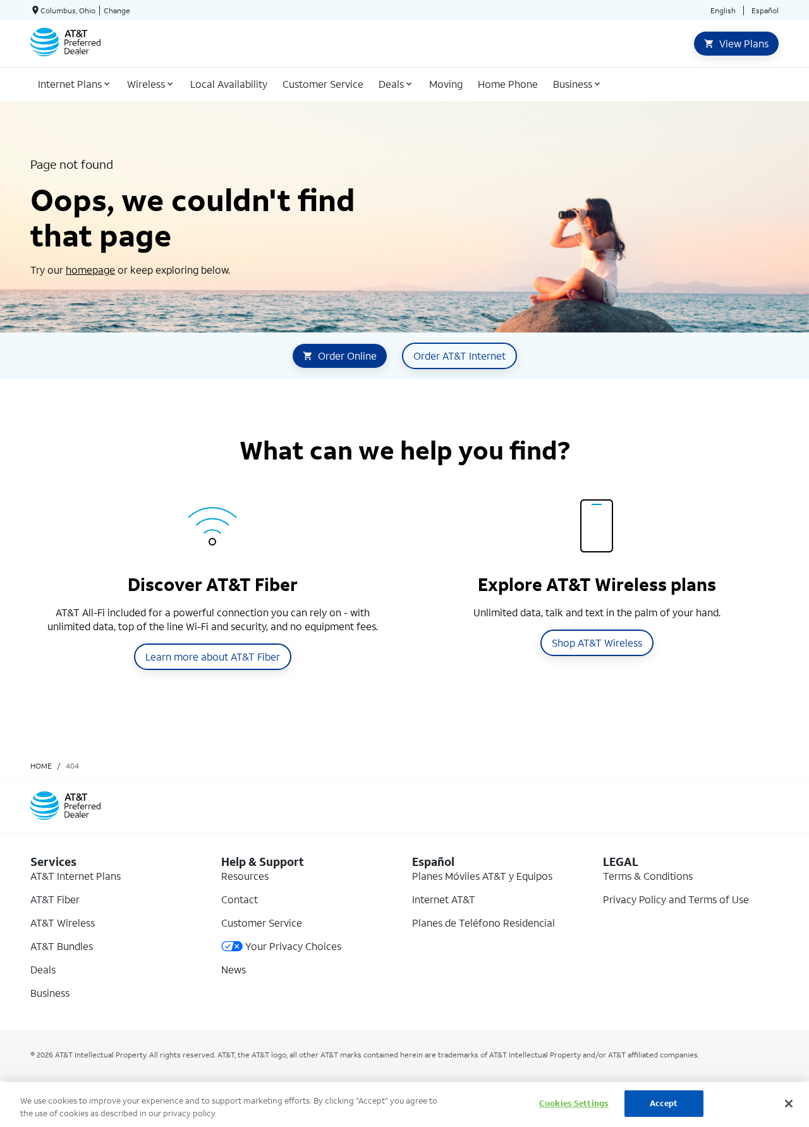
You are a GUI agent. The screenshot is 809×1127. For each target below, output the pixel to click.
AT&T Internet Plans (75, 875)
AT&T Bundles (61, 946)
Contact (239, 899)
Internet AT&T (443, 899)
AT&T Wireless (62, 922)
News (233, 969)
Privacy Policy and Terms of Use (676, 899)
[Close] (789, 1104)
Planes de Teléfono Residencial (483, 922)
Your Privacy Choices (293, 946)
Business (50, 992)
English (723, 10)
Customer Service (261, 922)
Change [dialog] (117, 10)
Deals (43, 969)
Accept (664, 1103)
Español (765, 10)
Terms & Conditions (648, 875)
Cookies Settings (574, 1103)
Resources (245, 875)
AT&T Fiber (55, 899)
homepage (90, 269)
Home (41, 766)
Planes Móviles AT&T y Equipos (482, 875)
